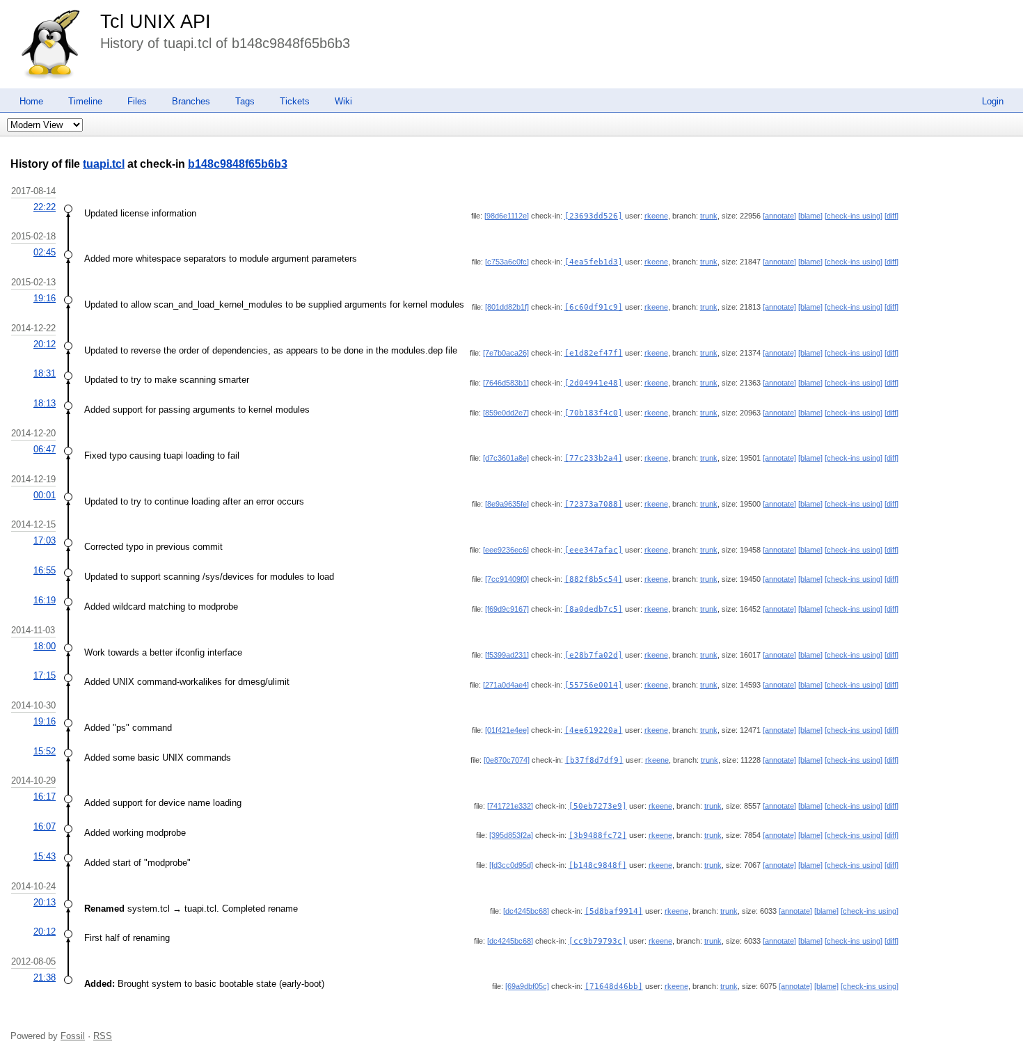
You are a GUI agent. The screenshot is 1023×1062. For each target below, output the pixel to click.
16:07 (44, 826)
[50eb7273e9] (598, 806)
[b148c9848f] (598, 865)
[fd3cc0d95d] (511, 865)
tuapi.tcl (104, 164)
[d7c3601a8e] (506, 458)
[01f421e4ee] (507, 730)
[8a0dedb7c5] (593, 609)
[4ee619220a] (593, 730)
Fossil (73, 1036)
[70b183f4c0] (593, 413)
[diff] (891, 216)
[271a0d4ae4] (506, 685)
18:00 (44, 646)
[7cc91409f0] (507, 579)
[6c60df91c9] (593, 307)
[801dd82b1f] (507, 307)
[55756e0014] (593, 685)
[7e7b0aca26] (506, 353)
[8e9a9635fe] (507, 504)
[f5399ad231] (507, 655)
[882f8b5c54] (593, 579)
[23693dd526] (593, 216)
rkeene (656, 216)
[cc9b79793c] (598, 941)
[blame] (810, 216)
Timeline (85, 101)
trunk (708, 216)
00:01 (44, 495)
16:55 (44, 570)
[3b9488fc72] (598, 835)
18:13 (44, 403)
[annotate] (779, 216)
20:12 (44, 344)
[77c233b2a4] (593, 458)
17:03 (44, 540)
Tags (245, 101)
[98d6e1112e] (506, 216)
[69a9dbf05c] (527, 986)
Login (993, 101)
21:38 (44, 977)
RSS (102, 1036)
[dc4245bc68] (526, 911)
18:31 (44, 373)
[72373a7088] (593, 504)
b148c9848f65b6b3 (237, 164)
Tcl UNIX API (155, 21)
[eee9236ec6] (506, 550)
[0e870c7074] (507, 760)
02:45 (44, 252)
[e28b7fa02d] (593, 655)
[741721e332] (510, 806)
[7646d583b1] (506, 383)
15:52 (44, 751)
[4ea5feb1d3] (593, 262)
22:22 (44, 207)
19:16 (44, 298)
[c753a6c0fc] (507, 261)
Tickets (295, 101)
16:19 (44, 600)
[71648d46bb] (614, 986)
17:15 (44, 675)
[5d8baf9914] (614, 911)
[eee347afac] (593, 550)
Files (137, 101)
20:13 (44, 902)
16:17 (44, 796)
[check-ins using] (853, 216)
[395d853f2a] (511, 835)
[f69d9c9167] (507, 609)
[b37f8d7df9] (594, 760)
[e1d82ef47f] (593, 353)
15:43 (44, 856)
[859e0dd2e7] (506, 413)
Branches (191, 101)
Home (31, 101)
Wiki (343, 101)
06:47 (44, 449)
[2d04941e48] (593, 383)
